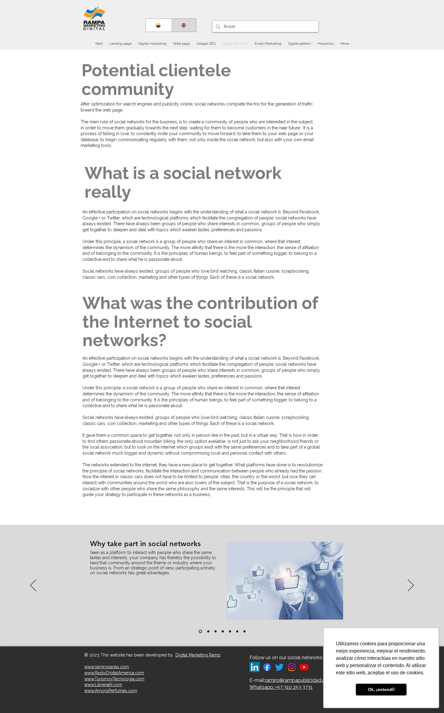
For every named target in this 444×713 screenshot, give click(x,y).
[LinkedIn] (254, 667)
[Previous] (33, 585)
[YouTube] (304, 667)
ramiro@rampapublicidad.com (298, 680)
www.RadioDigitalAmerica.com (114, 672)
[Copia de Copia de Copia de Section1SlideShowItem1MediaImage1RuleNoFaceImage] (230, 631)
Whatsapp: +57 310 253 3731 (281, 687)
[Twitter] (279, 667)
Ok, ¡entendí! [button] (381, 689)
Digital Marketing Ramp (197, 655)
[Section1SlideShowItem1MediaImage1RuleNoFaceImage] (207, 631)
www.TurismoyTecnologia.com (114, 678)
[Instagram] (292, 667)
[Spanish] (158, 25)
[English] (183, 25)
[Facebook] (267, 667)
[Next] (411, 585)
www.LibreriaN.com (103, 684)
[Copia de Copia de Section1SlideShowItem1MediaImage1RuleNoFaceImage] (223, 631)
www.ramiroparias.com (106, 666)
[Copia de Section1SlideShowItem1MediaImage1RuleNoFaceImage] (200, 631)
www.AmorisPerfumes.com (110, 690)
